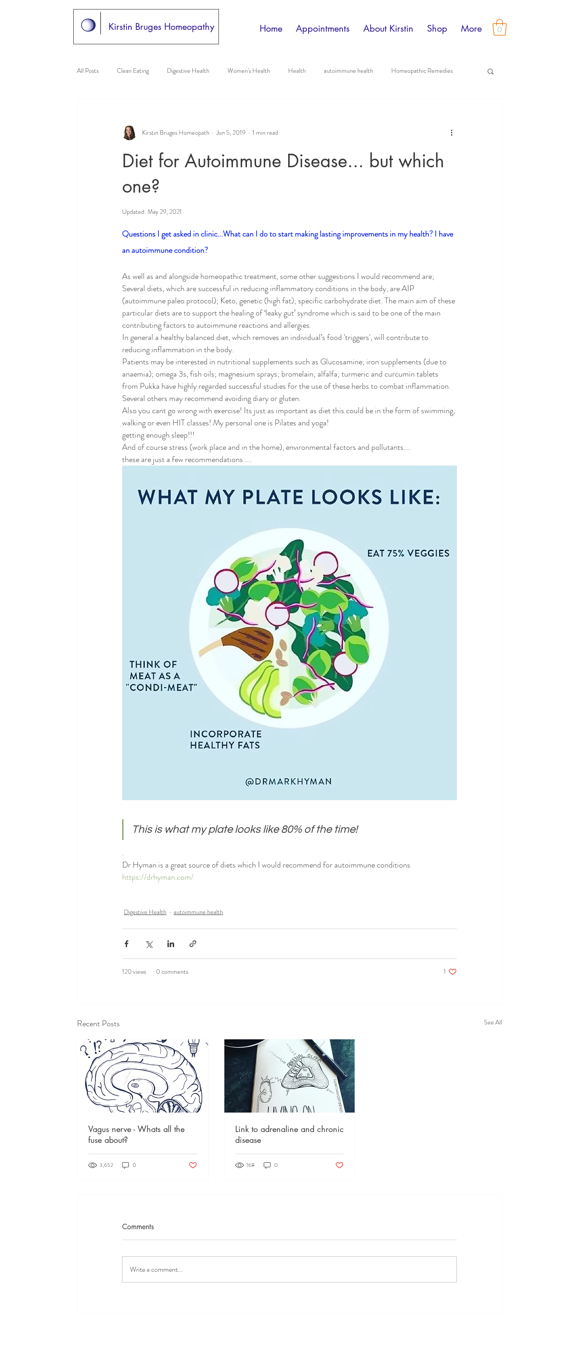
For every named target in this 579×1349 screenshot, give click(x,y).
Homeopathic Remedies (422, 70)
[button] (500, 27)
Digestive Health (188, 70)
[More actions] (451, 132)
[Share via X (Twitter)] (148, 943)
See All (493, 1022)
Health (297, 70)
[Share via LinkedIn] (170, 943)
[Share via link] (193, 943)
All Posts (88, 70)
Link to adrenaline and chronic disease (289, 1134)
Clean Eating (133, 70)
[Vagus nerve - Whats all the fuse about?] (142, 1076)
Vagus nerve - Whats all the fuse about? (136, 1134)
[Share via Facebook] (126, 943)
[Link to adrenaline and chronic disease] (289, 1076)
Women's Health (249, 70)
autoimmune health (348, 70)
